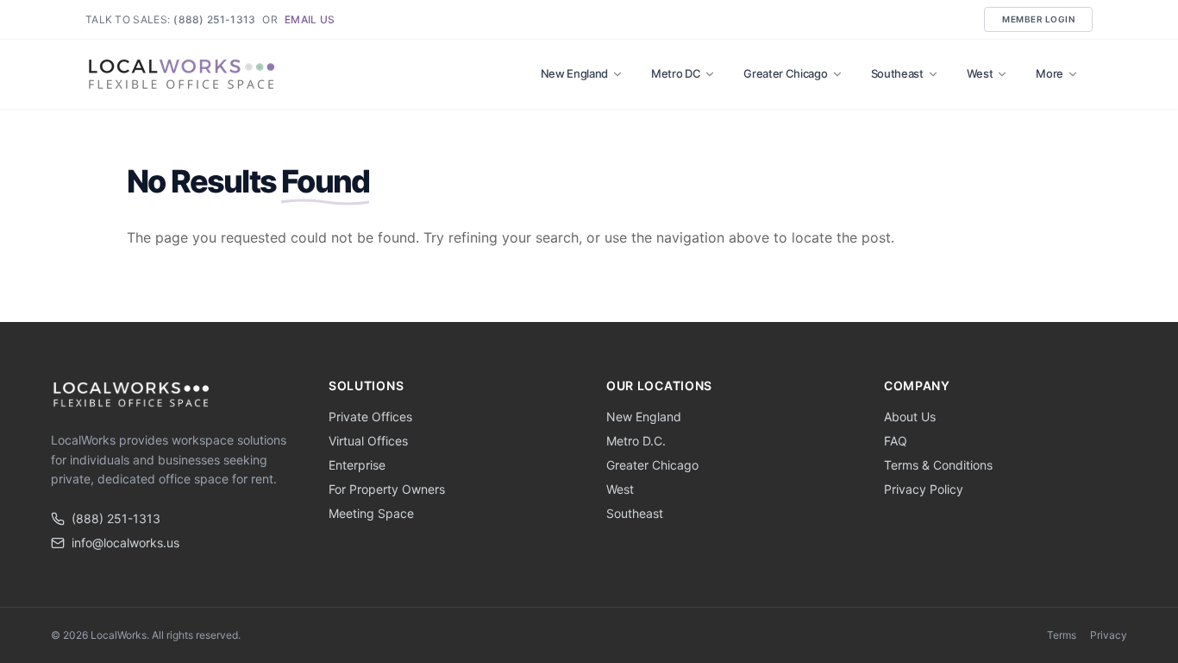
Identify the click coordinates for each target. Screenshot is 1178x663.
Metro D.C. (636, 440)
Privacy (1108, 634)
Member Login (1038, 19)
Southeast (897, 73)
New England (574, 73)
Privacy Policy (923, 489)
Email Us (310, 19)
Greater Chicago (785, 73)
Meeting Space (371, 513)
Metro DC (675, 73)
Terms (1061, 634)
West (980, 73)
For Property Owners (387, 489)
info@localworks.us (125, 542)
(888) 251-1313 (214, 19)
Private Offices (370, 416)
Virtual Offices (368, 440)
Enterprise (357, 465)
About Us (910, 416)
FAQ (895, 440)
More (1049, 73)
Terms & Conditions (938, 465)
